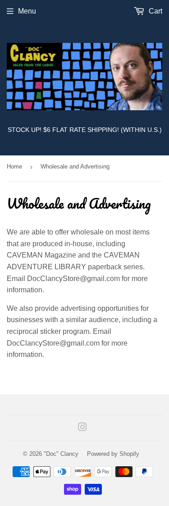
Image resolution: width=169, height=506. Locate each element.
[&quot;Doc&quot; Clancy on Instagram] (82, 428)
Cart (154, 11)
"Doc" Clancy (61, 453)
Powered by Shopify (113, 453)
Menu (27, 11)
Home (14, 166)
